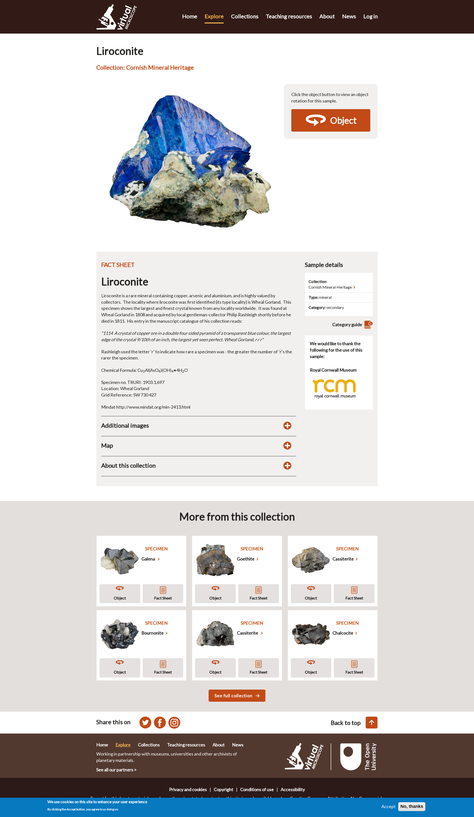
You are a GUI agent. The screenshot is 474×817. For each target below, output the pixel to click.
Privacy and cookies (188, 789)
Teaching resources (289, 16)
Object (120, 598)
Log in (370, 16)
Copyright (223, 789)
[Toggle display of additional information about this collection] (287, 465)
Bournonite (152, 633)
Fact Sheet (163, 598)
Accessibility (293, 789)
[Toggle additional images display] (287, 425)
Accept (388, 806)
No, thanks (411, 806)
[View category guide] (368, 325)
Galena (148, 558)
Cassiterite (343, 558)
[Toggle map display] (287, 445)
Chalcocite (343, 633)
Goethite (246, 558)
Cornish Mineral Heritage (330, 287)
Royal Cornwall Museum (333, 370)
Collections (244, 16)
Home (189, 16)
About (327, 16)
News (349, 16)
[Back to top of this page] (372, 723)
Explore (214, 16)
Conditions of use (257, 789)
